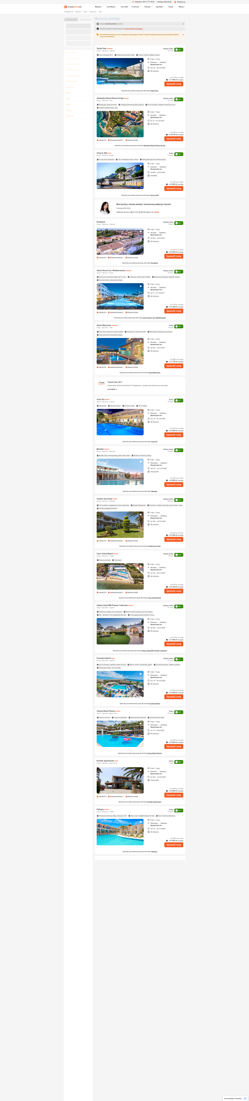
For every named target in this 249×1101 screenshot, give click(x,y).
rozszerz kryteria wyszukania (133, 29)
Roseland (154, 263)
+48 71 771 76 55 (136, 212)
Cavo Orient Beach (154, 598)
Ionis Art (154, 442)
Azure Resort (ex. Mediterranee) (154, 318)
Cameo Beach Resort (154, 753)
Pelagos (154, 852)
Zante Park (154, 91)
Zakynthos (93, 12)
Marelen (154, 491)
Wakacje (78, 12)
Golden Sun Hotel (154, 546)
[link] (112, 7)
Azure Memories (154, 373)
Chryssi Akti (154, 195)
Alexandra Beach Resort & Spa (154, 145)
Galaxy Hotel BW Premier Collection (154, 651)
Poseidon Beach (154, 703)
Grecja (85, 12)
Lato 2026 (124, 7)
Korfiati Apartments (154, 802)
